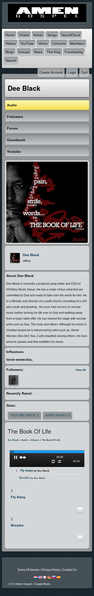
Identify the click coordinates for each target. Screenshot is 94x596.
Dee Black (31, 255)
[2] (15, 501)
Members (77, 44)
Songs (52, 35)
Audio (24, 440)
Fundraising (74, 52)
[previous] (21, 457)
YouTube (27, 44)
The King (53, 52)
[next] (25, 457)
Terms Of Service (28, 570)
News (38, 52)
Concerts (59, 44)
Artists (38, 35)
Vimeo (43, 44)
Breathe (32, 478)
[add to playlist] (80, 510)
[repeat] (53, 461)
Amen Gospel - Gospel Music (33, 583)
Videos (11, 44)
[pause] (16, 457)
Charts (24, 35)
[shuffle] (59, 461)
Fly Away (34, 470)
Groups (24, 52)
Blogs (10, 52)
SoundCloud (70, 35)
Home (10, 35)
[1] (13, 501)
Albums (35, 440)
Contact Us (69, 570)
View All (81, 369)
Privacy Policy (51, 570)
